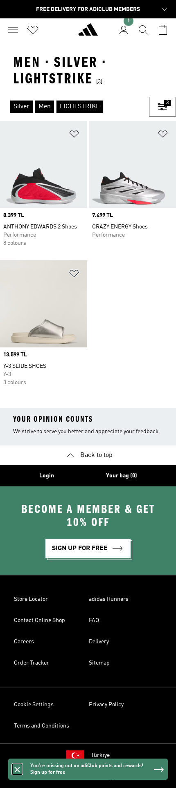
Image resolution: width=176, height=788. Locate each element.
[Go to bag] (163, 30)
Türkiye (100, 755)
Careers (24, 642)
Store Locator (31, 599)
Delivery (99, 642)
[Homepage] (88, 33)
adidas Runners (109, 599)
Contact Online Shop (39, 620)
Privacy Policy (106, 704)
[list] (74, 106)
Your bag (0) (121, 476)
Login (46, 476)
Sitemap (99, 663)
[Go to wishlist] (33, 30)
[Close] (17, 769)
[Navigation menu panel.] (13, 30)
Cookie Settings (34, 704)
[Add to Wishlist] (74, 135)
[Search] (143, 30)
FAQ (94, 620)
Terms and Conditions (41, 726)
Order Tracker (31, 663)
